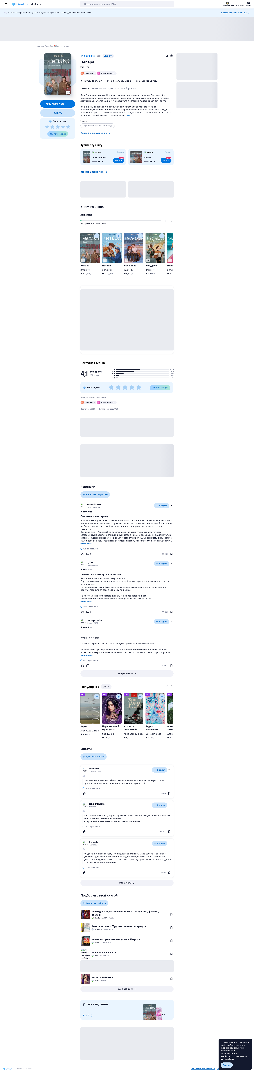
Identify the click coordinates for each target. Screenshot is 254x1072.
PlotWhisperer (94, 504)
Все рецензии (125, 673)
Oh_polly (93, 842)
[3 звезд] (58, 127)
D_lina (90, 562)
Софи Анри (108, 734)
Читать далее (86, 544)
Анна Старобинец (133, 734)
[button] (57, 74)
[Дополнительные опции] (72, 104)
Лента (37, 4)
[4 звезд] (63, 127)
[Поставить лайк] (82, 554)
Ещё (128, 116)
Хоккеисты (86, 214)
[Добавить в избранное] (167, 56)
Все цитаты (125, 882)
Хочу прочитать (55, 103)
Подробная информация (93, 133)
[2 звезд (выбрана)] (87, 56)
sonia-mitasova (97, 804)
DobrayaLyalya (94, 620)
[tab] (85, 89)
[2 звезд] (52, 127)
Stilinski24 (94, 768)
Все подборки (125, 989)
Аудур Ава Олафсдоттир (93, 730)
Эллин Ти (84, 67)
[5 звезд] (68, 127)
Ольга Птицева (153, 734)
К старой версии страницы (234, 13)
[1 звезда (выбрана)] (84, 56)
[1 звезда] (47, 127)
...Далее (230, 1059)
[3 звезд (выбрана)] (89, 56)
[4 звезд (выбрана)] (92, 56)
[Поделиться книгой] (171, 56)
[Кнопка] (165, 221)
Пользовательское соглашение (203, 1069)
